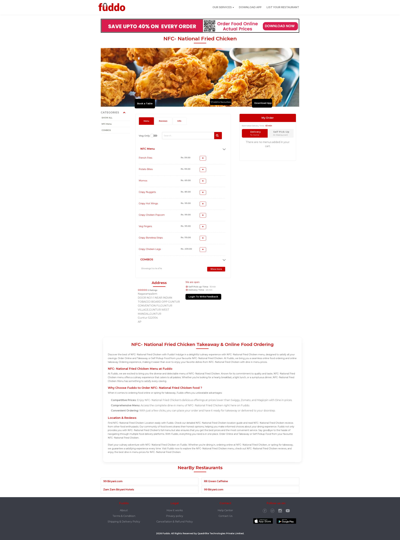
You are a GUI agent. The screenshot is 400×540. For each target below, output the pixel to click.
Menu (146, 121)
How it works (175, 510)
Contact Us (225, 516)
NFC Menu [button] (147, 148)
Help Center (225, 510)
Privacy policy (174, 516)
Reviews (163, 121)
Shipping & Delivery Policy (124, 521)
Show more (216, 269)
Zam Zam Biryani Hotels (118, 489)
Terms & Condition (123, 516)
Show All (107, 118)
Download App (250, 7)
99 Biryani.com (112, 481)
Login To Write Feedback (203, 296)
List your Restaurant (283, 7)
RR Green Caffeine (216, 481)
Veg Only (144, 135)
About (124, 510)
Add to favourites (222, 102)
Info (179, 121)
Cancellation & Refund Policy (174, 521)
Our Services (222, 7)
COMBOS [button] (146, 259)
